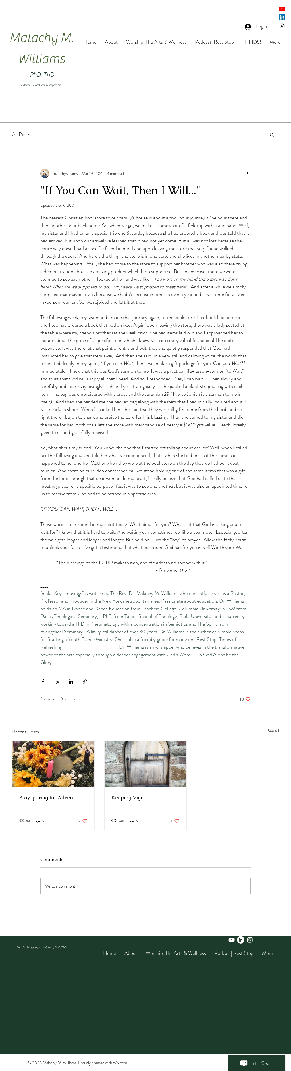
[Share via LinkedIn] (71, 681)
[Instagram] (282, 26)
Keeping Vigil (127, 797)
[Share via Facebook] (43, 681)
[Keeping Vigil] (146, 764)
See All (273, 730)
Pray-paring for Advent (47, 797)
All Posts (21, 134)
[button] (272, 134)
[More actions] (247, 173)
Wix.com (120, 1063)
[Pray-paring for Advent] (53, 764)
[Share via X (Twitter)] (57, 681)
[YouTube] (282, 9)
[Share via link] (85, 681)
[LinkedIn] (282, 17)
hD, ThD (43, 74)
